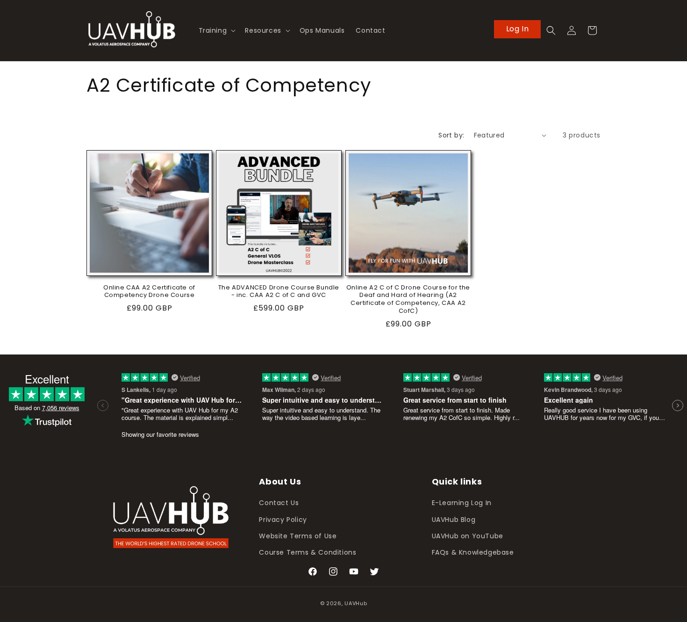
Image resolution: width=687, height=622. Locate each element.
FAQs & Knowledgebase (473, 552)
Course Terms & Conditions (307, 552)
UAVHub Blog (454, 519)
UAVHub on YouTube (467, 536)
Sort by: (451, 135)
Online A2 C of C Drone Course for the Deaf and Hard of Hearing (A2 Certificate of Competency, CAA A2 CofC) (408, 300)
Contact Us (279, 503)
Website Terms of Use (297, 536)
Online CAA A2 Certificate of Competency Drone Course (149, 292)
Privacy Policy (283, 519)
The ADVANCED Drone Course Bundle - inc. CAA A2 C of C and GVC (278, 292)
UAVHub (355, 603)
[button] (216, 30)
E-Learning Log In (462, 503)
